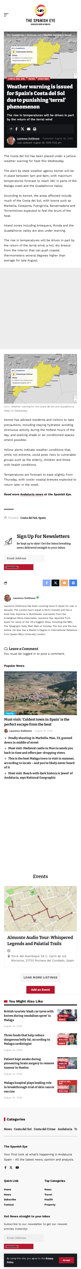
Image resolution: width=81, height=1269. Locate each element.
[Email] (28, 129)
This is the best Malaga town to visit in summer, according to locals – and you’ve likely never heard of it (39, 763)
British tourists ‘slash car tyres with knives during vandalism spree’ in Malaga (29, 1016)
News (32, 79)
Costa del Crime (44, 1129)
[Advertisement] (40, 308)
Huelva (63, 1063)
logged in (29, 654)
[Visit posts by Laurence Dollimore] (7, 598)
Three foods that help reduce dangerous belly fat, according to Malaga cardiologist (27, 1039)
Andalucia (65, 1129)
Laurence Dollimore (28, 138)
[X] (11, 1168)
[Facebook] (5, 1168)
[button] (66, 1260)
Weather (43, 79)
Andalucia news (31, 494)
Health (63, 1036)
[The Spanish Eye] (40, 15)
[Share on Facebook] (16, 129)
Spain (42, 518)
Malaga (63, 1016)
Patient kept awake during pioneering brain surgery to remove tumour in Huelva (29, 1063)
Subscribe (12, 567)
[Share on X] (22, 129)
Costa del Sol (16, 79)
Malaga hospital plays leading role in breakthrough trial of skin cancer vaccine (29, 1087)
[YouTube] (17, 1168)
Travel (10, 713)
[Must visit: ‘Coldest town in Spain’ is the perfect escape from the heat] (40, 693)
